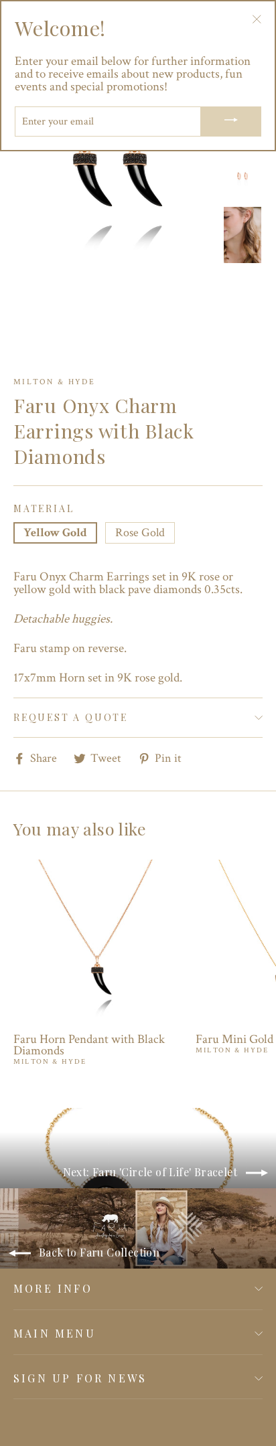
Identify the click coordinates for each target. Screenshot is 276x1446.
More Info (52, 1288)
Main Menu (54, 1333)
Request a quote (70, 717)
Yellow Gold (55, 532)
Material (43, 509)
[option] (114, 163)
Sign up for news (80, 1378)
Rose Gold (140, 532)
